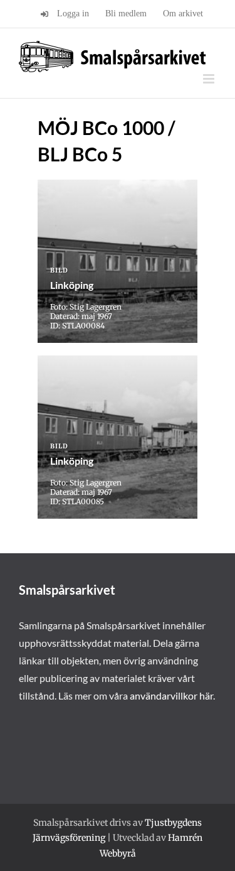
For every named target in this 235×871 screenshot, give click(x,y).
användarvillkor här (171, 695)
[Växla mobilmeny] (209, 78)
